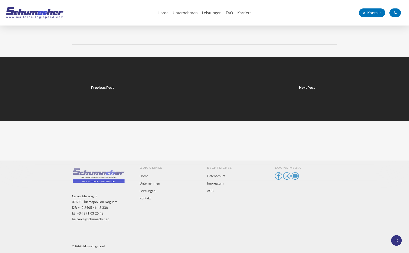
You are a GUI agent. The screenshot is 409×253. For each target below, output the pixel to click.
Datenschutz (216, 176)
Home (144, 176)
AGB (210, 191)
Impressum (215, 183)
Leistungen (148, 191)
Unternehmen (150, 183)
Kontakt (145, 198)
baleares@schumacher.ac (90, 219)
